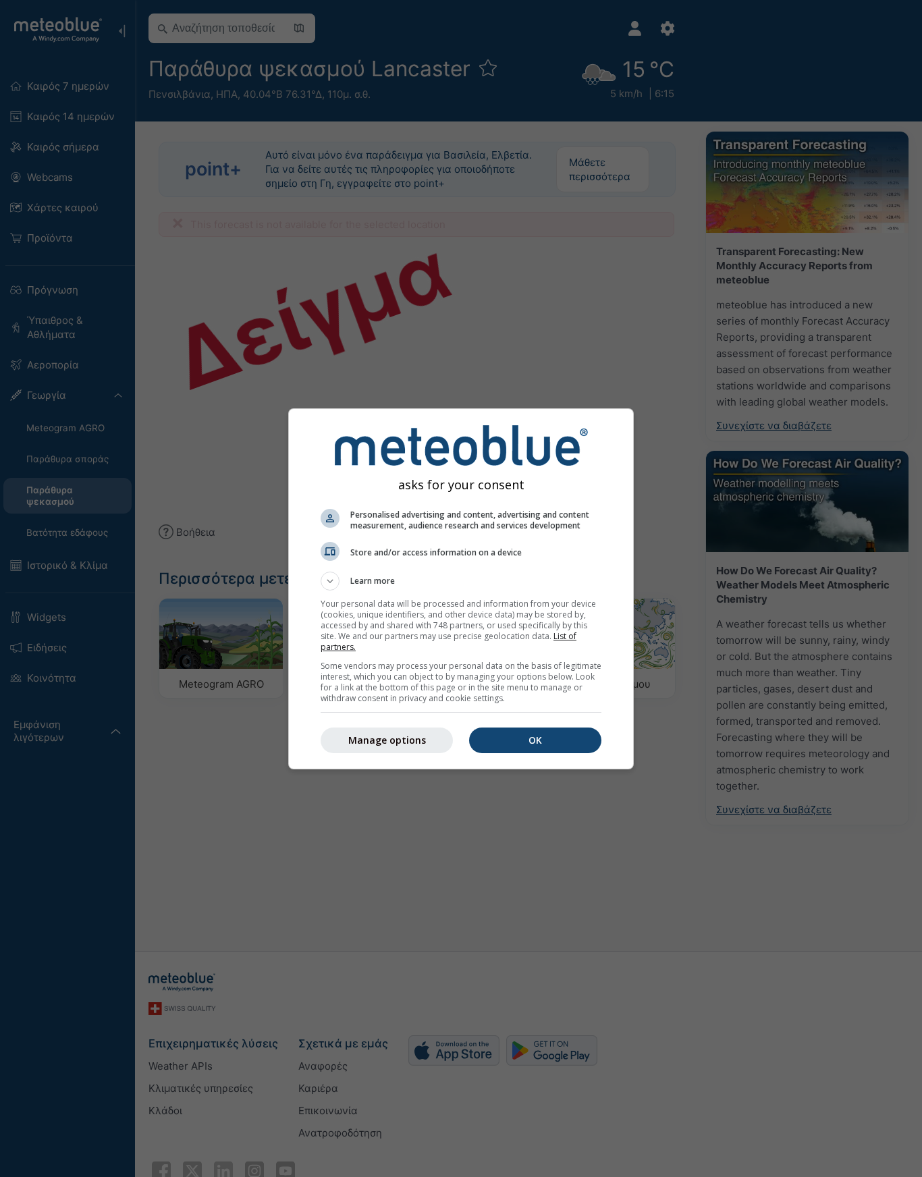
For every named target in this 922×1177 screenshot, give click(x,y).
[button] (461, 581)
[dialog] (461, 588)
